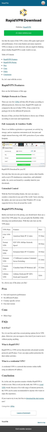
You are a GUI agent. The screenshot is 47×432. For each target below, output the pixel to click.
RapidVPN (27, 27)
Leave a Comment (23, 413)
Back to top (41, 422)
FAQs (5, 71)
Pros (5, 65)
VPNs (17, 102)
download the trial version (35, 398)
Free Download (24, 33)
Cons (5, 68)
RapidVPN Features (10, 59)
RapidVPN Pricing (10, 62)
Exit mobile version (23, 429)
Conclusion (7, 74)
